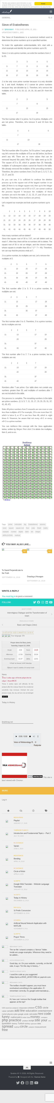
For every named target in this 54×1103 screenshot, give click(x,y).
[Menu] (51, 11)
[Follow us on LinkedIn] (46, 602)
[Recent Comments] (20, 811)
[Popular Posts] (8, 811)
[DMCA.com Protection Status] (35, 777)
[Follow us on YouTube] (50, 602)
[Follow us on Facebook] (38, 602)
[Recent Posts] (33, 811)
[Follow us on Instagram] (42, 602)
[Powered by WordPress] (18, 1077)
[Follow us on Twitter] (34, 602)
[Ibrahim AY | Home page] (9, 11)
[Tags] (46, 811)
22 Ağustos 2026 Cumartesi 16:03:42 (17, 633)
